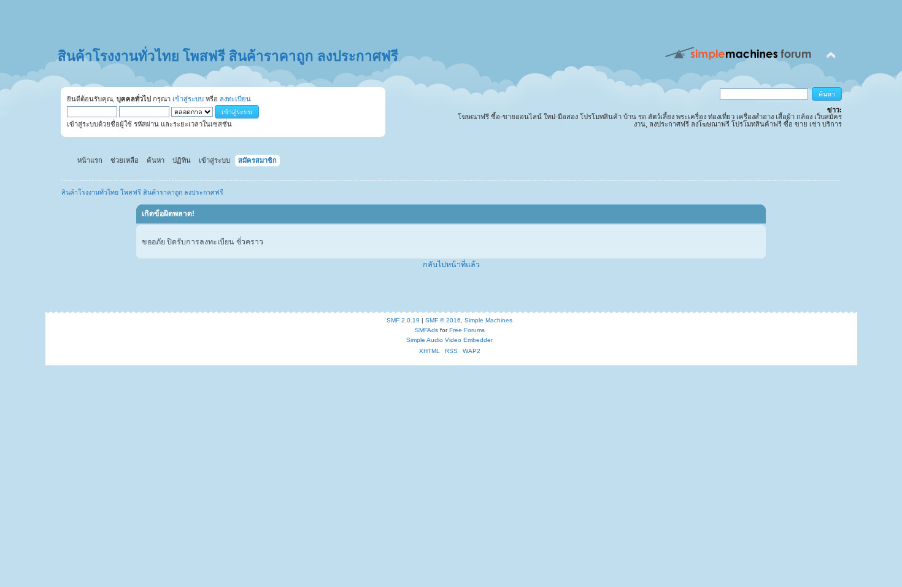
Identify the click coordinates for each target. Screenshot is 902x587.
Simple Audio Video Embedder (449, 339)
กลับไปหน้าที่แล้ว (451, 264)
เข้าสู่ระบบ (188, 99)
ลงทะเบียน (235, 99)
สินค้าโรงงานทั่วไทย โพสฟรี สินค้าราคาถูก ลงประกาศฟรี (228, 56)
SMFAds (426, 330)
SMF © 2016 (443, 320)
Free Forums (467, 330)
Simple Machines (488, 320)
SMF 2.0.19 (403, 320)
